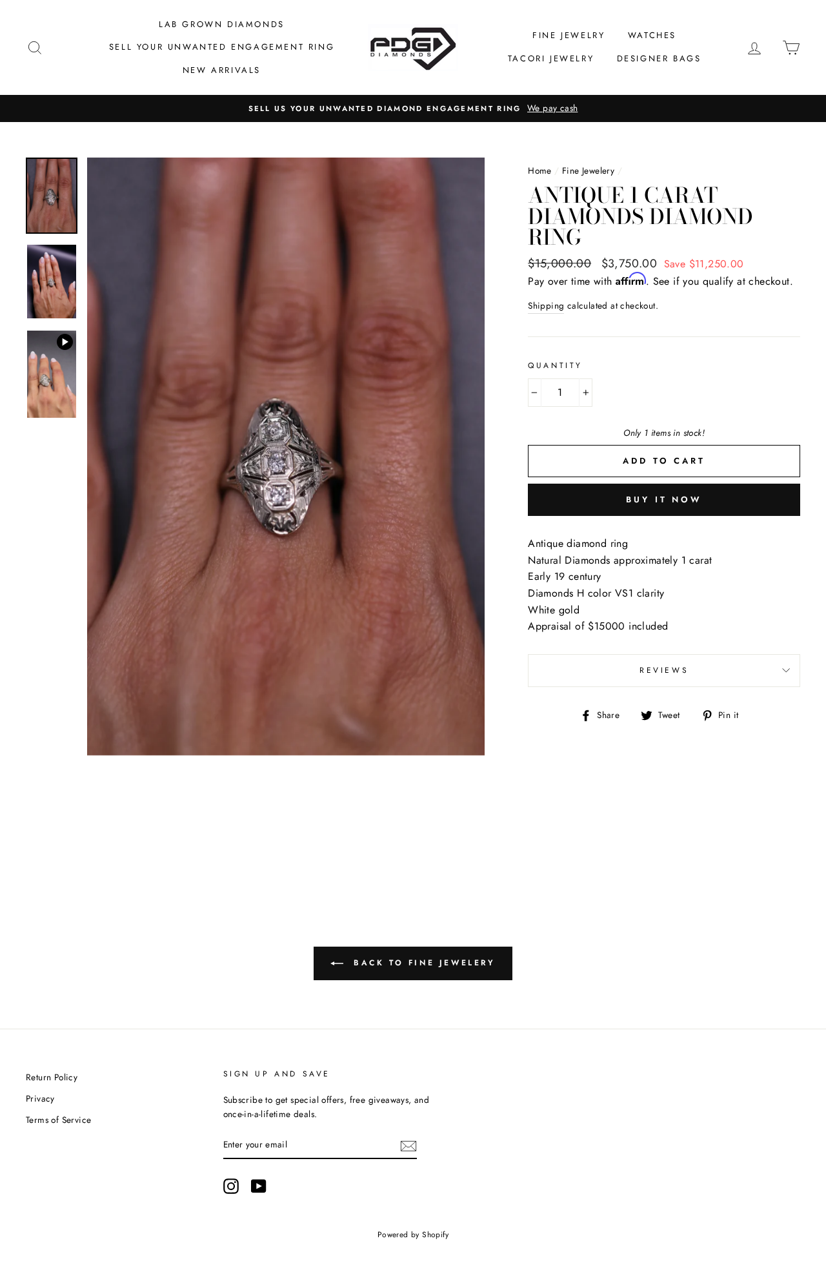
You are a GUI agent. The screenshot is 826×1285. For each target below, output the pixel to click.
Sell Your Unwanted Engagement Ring (221, 47)
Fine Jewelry (568, 35)
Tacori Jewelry (551, 58)
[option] (413, 108)
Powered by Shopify (413, 1234)
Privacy (40, 1098)
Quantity (555, 365)
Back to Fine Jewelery (421, 963)
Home (540, 170)
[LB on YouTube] (259, 1186)
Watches (652, 35)
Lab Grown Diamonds (222, 24)
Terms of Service (58, 1119)
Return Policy (51, 1077)
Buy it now (664, 499)
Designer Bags (659, 58)
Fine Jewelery (588, 170)
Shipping (546, 305)
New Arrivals (222, 70)
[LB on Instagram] (231, 1186)
